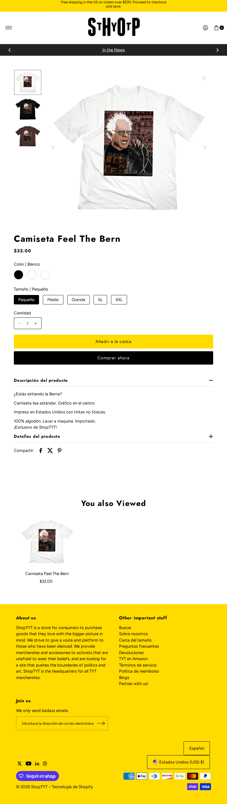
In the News (113, 49)
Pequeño (26, 299)
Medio (53, 299)
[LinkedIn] (37, 764)
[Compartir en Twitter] (50, 450)
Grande (78, 299)
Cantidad (22, 313)
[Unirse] (101, 723)
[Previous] (9, 50)
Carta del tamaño (135, 640)
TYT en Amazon (133, 658)
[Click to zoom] (204, 78)
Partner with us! (133, 683)
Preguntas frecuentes (139, 646)
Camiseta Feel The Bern (47, 573)
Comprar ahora (113, 357)
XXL (119, 299)
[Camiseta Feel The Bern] (47, 541)
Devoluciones (131, 652)
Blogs (124, 677)
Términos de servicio (138, 665)
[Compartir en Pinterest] (59, 450)
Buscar (125, 627)
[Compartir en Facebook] (41, 450)
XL (100, 299)
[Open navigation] (8, 28)
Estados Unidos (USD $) (181, 762)
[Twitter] (19, 764)
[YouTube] (28, 764)
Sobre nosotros (133, 633)
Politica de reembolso (139, 671)
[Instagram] (45, 764)
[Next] (217, 50)
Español (196, 748)
